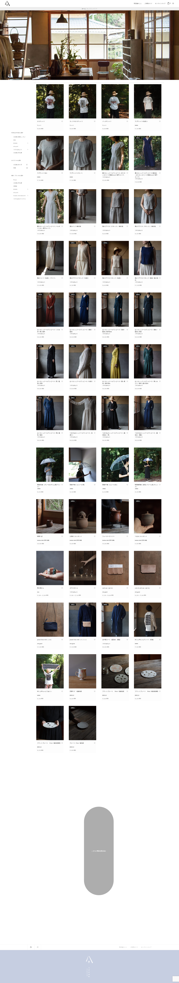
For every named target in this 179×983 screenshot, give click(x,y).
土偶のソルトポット (76, 536)
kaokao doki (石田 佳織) (43, 540)
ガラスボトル (74, 588)
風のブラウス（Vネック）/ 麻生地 (145, 226)
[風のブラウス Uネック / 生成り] (115, 258)
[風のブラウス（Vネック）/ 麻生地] (147, 206)
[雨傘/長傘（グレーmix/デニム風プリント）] (50, 465)
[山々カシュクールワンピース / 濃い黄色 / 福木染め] (115, 361)
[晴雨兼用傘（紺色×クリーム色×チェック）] (147, 465)
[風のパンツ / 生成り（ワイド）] (50, 258)
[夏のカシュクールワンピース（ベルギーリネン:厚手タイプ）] (50, 206)
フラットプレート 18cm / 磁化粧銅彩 (146, 691)
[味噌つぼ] (50, 516)
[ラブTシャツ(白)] (50, 153)
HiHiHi (136, 125)
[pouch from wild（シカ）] (50, 620)
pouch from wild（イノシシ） (78, 639)
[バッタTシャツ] (115, 101)
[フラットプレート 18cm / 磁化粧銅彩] (147, 671)
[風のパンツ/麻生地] (82, 206)
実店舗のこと (138, 3)
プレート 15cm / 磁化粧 (77, 743)
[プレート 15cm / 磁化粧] (82, 723)
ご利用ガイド (148, 3)
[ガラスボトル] (82, 568)
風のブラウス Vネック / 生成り (79, 278)
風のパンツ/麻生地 (75, 226)
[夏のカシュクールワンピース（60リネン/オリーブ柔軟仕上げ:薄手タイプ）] (115, 153)
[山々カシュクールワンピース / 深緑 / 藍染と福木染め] (115, 310)
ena (38, 592)
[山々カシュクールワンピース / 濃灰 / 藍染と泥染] (147, 310)
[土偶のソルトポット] (82, 516)
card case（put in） (108, 588)
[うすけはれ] (7, 3)
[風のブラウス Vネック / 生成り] (82, 258)
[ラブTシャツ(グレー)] (82, 153)
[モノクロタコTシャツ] (82, 101)
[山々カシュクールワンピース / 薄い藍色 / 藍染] (50, 413)
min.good (104, 592)
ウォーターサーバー (108, 536)
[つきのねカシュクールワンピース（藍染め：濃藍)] (147, 413)
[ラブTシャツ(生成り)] (147, 101)
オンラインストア (160, 3)
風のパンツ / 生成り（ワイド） (46, 278)
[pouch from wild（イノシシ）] (82, 620)
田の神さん (40, 588)
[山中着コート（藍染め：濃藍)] (115, 620)
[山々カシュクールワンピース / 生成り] (82, 361)
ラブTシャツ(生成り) (141, 121)
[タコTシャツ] (50, 101)
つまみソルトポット (141, 536)
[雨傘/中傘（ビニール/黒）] (82, 465)
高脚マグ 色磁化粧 (76, 691)
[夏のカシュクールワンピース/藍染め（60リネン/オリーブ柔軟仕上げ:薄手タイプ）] (147, 153)
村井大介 (72, 695)
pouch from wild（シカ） (44, 639)
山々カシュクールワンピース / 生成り (81, 381)
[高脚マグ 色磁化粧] (82, 671)
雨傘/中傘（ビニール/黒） (77, 485)
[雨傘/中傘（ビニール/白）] (115, 465)
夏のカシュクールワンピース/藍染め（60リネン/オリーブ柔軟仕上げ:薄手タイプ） (146, 175)
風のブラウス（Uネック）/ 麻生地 (112, 226)
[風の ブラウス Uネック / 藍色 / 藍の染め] (147, 258)
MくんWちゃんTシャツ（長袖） (144, 639)
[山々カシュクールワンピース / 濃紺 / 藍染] (82, 310)
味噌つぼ (40, 536)
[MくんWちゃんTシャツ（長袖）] (147, 620)
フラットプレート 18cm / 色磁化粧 (113, 691)
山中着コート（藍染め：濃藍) (111, 639)
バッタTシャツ (106, 121)
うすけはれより (106, 177)
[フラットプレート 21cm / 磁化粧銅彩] (50, 723)
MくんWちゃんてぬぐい (44, 691)
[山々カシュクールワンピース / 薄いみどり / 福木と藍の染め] (147, 361)
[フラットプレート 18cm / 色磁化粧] (115, 671)
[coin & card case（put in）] (147, 568)
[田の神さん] (50, 568)
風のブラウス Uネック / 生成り (111, 278)
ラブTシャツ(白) (42, 173)
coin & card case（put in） (142, 588)
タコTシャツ (41, 121)
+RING (38, 488)
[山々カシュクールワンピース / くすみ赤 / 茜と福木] (50, 310)
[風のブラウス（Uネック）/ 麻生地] (115, 206)
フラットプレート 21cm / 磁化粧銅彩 (49, 743)
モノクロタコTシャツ (76, 121)
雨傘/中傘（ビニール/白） (110, 485)
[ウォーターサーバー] (115, 516)
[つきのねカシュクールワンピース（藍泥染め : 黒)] (115, 413)
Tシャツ (39, 125)
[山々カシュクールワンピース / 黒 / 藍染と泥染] (50, 361)
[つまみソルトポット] (147, 516)
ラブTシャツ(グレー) (76, 173)
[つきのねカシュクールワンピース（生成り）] (82, 413)
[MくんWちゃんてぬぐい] (50, 671)
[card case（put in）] (115, 568)
